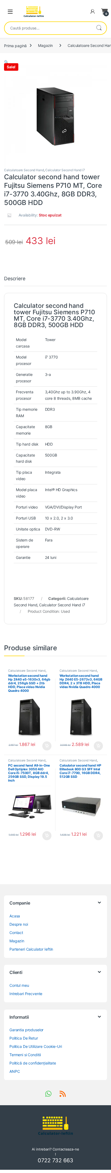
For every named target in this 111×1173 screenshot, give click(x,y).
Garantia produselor (26, 1030)
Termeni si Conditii (25, 1054)
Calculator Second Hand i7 (65, 170)
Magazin (45, 45)
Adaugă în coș (44, 745)
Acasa (14, 916)
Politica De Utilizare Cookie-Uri (35, 1046)
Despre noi (18, 924)
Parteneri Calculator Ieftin (31, 949)
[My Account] (93, 11)
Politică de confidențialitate (32, 1063)
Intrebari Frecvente (25, 993)
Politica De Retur (23, 1038)
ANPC (14, 1071)
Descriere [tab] (14, 278)
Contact (16, 932)
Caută (98, 28)
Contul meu (19, 985)
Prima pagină (15, 45)
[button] (6, 62)
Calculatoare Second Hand (24, 170)
